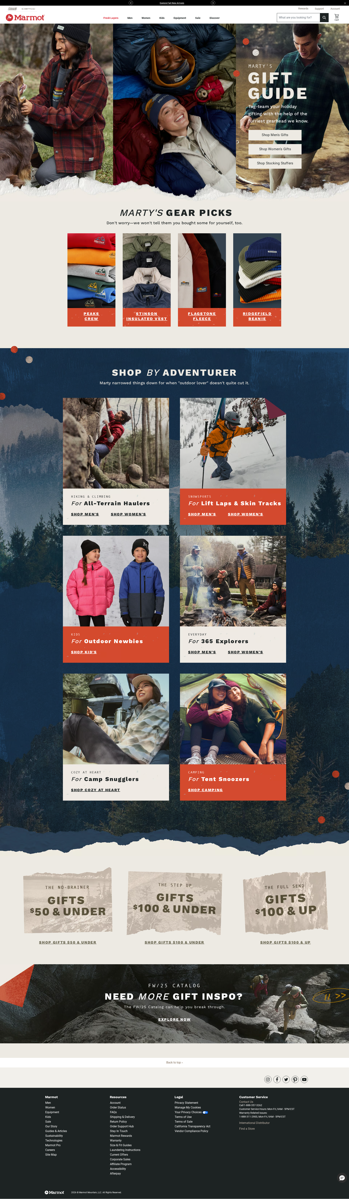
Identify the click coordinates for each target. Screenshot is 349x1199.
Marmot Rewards (121, 1135)
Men (130, 18)
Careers (50, 1150)
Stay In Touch (119, 1131)
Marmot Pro (53, 1145)
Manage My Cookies (188, 1107)
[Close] (346, 3)
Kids (162, 18)
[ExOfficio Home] (28, 9)
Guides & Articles (56, 1131)
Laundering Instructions (125, 1150)
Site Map (51, 1154)
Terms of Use (183, 1117)
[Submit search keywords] (324, 17)
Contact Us (246, 1102)
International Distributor (254, 1123)
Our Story (51, 1126)
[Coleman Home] (12, 8)
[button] (87, 3)
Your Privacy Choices (188, 1112)
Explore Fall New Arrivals (172, 3)
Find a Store (247, 1128)
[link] (268, 1079)
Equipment (180, 18)
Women (146, 18)
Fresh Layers (110, 18)
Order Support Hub (122, 1126)
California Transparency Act (192, 1126)
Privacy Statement (186, 1102)
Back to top (174, 1062)
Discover (215, 18)
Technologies (53, 1140)
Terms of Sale (183, 1121)
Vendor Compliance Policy (191, 1131)
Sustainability (54, 1135)
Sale (197, 18)
